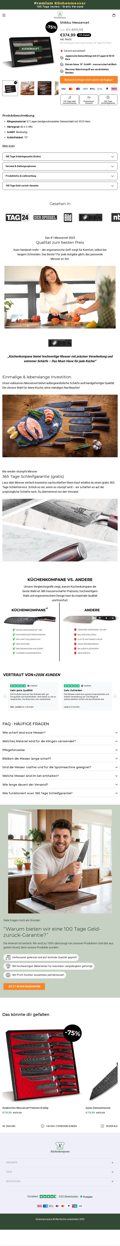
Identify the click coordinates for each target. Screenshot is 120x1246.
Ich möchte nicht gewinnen (60, 685)
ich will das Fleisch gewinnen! (60, 673)
